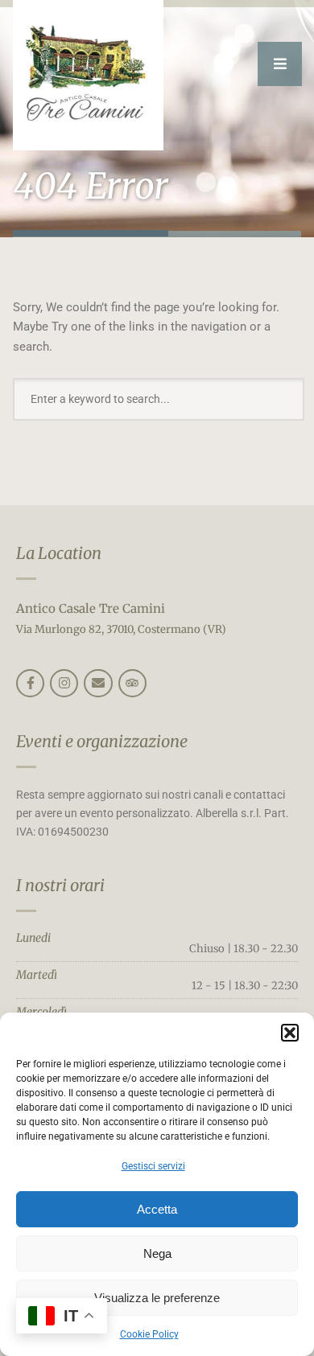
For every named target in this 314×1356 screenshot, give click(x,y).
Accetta (157, 1209)
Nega (157, 1253)
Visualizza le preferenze (157, 1298)
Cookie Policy (149, 1334)
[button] (290, 1033)
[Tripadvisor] (132, 683)
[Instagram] (64, 683)
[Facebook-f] (30, 683)
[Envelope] (98, 683)
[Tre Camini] (88, 75)
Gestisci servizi (153, 1166)
